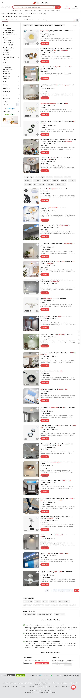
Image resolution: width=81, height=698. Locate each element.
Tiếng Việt (36, 687)
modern (7, 65)
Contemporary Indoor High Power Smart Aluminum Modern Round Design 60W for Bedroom (56, 517)
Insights (44, 684)
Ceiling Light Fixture (60, 184)
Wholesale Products (37, 683)
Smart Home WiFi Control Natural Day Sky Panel (55, 225)
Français (24, 686)
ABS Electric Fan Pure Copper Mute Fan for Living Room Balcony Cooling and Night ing (57, 444)
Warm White (7, 52)
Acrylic (6, 78)
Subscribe (68, 665)
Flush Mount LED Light (29, 614)
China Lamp (46, 10)
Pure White (7, 50)
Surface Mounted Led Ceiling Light (43, 25)
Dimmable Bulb (27, 605)
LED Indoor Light (40, 177)
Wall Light (72, 605)
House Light (50, 184)
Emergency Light (29, 177)
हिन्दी (66, 686)
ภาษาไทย (71, 686)
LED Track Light (63, 605)
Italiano (37, 686)
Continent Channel (56, 683)
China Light (21, 10)
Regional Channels (73, 683)
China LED (27, 10)
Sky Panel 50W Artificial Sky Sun (53, 389)
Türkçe (75, 686)
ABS (5, 59)
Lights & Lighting (7, 40)
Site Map (44, 680)
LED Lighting (40, 10)
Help (39, 680)
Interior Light (72, 180)
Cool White (7, 54)
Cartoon (6, 71)
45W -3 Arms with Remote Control (53, 298)
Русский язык (31, 686)
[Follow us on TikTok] (65, 675)
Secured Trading (42, 20)
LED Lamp (33, 10)
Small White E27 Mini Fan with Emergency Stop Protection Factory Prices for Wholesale (56, 572)
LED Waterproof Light (39, 184)
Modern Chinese (8, 67)
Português (18, 686)
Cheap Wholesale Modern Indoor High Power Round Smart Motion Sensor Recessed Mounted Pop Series (56, 49)
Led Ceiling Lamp (59, 25)
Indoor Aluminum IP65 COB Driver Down (51, 371)
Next (76, 590)
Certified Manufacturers (28, 20)
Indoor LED (49, 177)
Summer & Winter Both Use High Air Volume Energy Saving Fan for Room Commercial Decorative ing (57, 499)
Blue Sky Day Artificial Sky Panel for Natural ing (56, 66)
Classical (6, 73)
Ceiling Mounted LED (59, 614)
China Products (13, 683)
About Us (31, 680)
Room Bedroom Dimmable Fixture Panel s (54, 553)
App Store (11, 675)
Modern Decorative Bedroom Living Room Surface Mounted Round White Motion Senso (56, 280)
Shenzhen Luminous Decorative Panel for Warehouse (55, 316)
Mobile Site (49, 680)
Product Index (38, 684)
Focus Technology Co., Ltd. (41, 692)
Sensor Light (28, 180)
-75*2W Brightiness (54, 103)
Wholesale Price (46, 683)
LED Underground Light (51, 605)
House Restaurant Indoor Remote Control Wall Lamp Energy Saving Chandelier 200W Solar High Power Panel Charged (58, 140)
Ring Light (63, 180)
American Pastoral (8, 69)
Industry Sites (64, 683)
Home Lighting (46, 180)
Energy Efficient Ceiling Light (45, 614)
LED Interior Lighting (9, 42)
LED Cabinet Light (38, 605)
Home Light (56, 180)
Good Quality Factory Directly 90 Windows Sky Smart (55, 480)
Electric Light (28, 184)
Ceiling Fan (68, 177)
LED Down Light (28, 601)
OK (18, 104)
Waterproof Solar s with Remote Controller (54, 189)
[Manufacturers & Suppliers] (40, 2)
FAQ (36, 680)
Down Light (53, 601)
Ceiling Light (37, 601)
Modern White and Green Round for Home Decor (56, 334)
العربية (53, 686)
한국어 (57, 686)
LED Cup (45, 601)
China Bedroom (58, 177)
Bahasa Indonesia (43, 687)
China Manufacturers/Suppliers (24, 683)
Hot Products (5, 683)
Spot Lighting (37, 180)
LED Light (53, 10)
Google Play (20, 675)
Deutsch (42, 686)
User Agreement (33, 690)
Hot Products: (15, 10)
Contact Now (45, 43)
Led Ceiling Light (28, 25)
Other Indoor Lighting (64, 601)
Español (13, 686)
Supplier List (15, 20)
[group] (31, 37)
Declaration (40, 690)
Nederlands (47, 686)
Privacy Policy (48, 690)
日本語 (62, 686)
